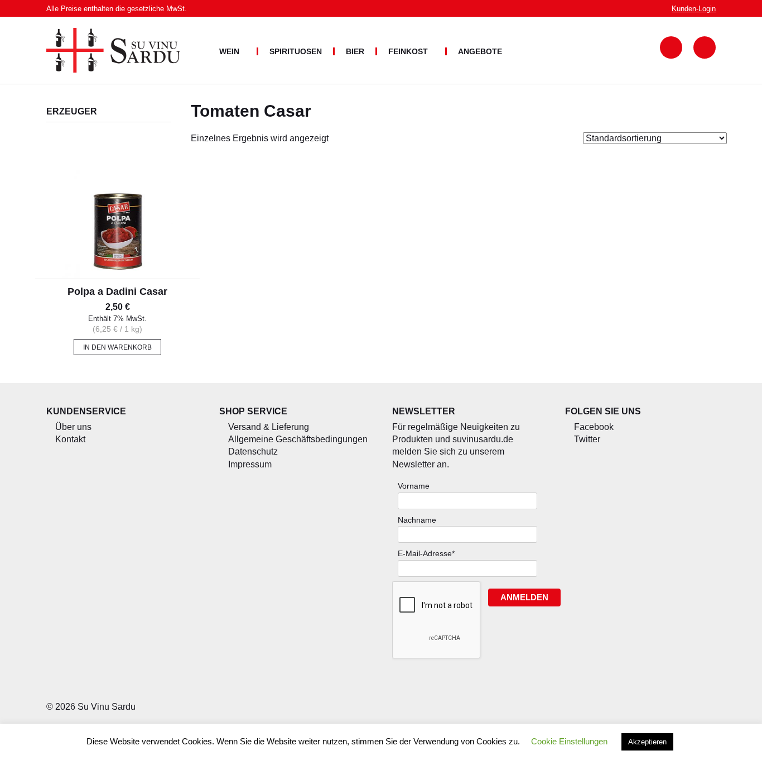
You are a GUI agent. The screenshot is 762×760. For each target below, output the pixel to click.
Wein (229, 51)
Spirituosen (295, 51)
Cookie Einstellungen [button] (569, 741)
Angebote (480, 51)
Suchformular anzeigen (671, 47)
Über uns (73, 427)
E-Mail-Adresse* (426, 553)
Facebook (594, 427)
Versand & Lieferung (268, 427)
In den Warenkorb (117, 347)
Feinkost (408, 51)
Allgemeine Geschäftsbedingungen (298, 439)
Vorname (414, 485)
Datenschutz (253, 451)
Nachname (417, 519)
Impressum (250, 464)
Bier (355, 51)
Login (694, 8)
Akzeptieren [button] (647, 742)
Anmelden (524, 597)
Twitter (587, 439)
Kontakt (70, 439)
